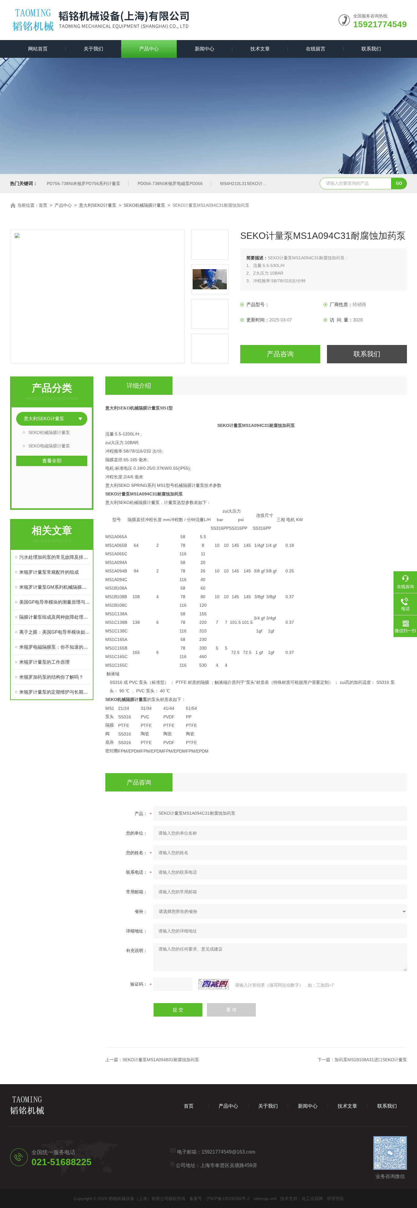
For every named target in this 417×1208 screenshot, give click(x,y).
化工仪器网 (312, 1198)
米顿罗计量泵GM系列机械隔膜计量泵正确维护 (54, 587)
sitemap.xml (265, 1198)
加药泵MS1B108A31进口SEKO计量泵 (371, 1059)
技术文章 (260, 48)
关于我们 (93, 48)
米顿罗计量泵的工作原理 (44, 662)
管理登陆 (335, 1198)
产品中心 (149, 48)
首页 (43, 205)
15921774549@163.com (228, 1151)
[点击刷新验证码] (213, 984)
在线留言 (315, 48)
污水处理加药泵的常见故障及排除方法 (54, 557)
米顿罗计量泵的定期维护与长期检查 (54, 692)
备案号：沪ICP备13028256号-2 (219, 1198)
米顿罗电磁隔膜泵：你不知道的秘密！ (54, 647)
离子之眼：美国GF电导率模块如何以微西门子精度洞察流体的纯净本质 (54, 632)
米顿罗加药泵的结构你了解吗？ (51, 677)
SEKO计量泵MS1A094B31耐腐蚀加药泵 (160, 1059)
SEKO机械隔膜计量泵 (144, 205)
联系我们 (371, 48)
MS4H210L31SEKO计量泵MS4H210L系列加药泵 (267, 183)
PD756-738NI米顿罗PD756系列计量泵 (83, 183)
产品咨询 (280, 354)
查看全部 (52, 460)
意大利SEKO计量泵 (97, 205)
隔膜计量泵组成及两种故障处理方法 (54, 617)
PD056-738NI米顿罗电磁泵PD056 (170, 183)
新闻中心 (204, 48)
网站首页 (38, 48)
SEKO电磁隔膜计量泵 (49, 445)
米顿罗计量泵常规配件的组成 (49, 572)
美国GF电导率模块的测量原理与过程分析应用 (54, 602)
